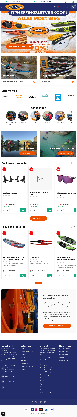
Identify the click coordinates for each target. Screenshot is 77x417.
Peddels (23, 354)
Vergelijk (7, 210)
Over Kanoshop (44, 375)
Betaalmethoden (45, 381)
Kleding (23, 357)
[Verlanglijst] (67, 7)
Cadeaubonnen (44, 387)
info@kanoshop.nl (10, 387)
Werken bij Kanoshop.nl (47, 393)
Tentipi (23, 369)
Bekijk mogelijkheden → (57, 326)
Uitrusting (23, 360)
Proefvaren (43, 378)
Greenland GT (35, 257)
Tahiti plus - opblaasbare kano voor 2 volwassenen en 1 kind (13, 258)
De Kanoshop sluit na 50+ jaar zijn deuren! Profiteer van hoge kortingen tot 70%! (47, 352)
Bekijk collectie (37, 218)
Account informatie (65, 348)
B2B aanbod (43, 390)
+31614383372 (9, 382)
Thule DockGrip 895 (10, 193)
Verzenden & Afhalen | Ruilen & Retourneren (46, 359)
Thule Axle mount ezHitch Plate (39, 193)
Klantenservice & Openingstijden (45, 364)
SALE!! (22, 348)
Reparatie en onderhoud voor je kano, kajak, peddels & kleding (47, 370)
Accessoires (24, 363)
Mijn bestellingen (64, 351)
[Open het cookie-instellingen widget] (3, 414)
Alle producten (63, 360)
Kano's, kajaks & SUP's (27, 351)
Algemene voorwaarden (47, 384)
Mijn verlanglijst (63, 354)
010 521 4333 (9, 376)
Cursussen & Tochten (27, 366)
